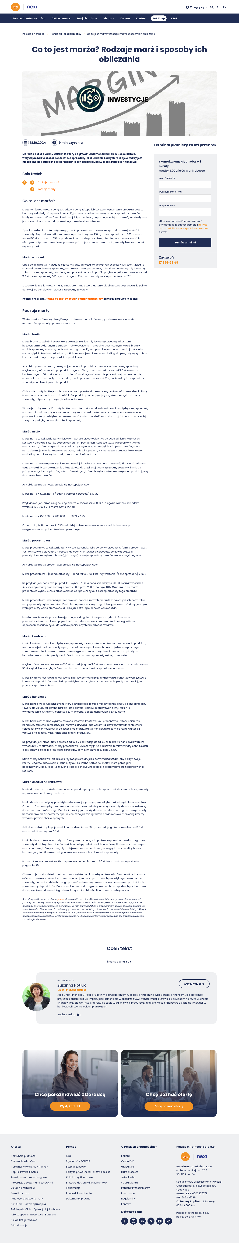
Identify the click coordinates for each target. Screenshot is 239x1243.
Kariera (125, 18)
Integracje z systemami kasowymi (32, 1182)
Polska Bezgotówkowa (24, 1220)
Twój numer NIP (167, 205)
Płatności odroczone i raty (27, 1198)
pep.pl (60, 899)
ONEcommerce (61, 18)
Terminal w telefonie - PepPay (29, 1166)
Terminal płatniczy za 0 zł (29, 18)
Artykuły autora (194, 984)
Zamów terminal (185, 242)
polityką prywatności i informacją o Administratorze (183, 226)
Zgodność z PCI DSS (78, 1161)
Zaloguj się (197, 7)
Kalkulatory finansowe (79, 1177)
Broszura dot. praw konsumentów (86, 1182)
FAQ (68, 1156)
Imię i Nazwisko (167, 178)
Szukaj (212, 7)
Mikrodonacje (19, 1225)
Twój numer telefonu (170, 191)
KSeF (174, 18)
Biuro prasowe (129, 1172)
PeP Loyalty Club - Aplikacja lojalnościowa (36, 1209)
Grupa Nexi (127, 1166)
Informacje (128, 1193)
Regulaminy (128, 1198)
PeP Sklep (159, 18)
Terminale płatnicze (23, 1156)
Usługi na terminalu (23, 1188)
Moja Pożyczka (20, 1193)
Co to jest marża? (48, 182)
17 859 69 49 (168, 262)
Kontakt (141, 18)
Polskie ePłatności (33, 34)
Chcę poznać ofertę (168, 1106)
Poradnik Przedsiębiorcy (66, 34)
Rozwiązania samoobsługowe (29, 1177)
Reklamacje (73, 1188)
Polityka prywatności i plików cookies (88, 1172)
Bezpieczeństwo (76, 1166)
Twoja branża (85, 18)
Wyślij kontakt (70, 1106)
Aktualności (128, 1177)
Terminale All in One (23, 1161)
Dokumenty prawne (78, 1198)
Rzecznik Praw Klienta (79, 1193)
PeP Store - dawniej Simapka (28, 1204)
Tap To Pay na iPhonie (24, 1172)
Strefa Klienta (129, 1182)
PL (218, 7)
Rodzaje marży (46, 189)
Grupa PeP (127, 1161)
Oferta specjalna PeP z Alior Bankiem (33, 1214)
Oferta (107, 18)
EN (224, 7)
